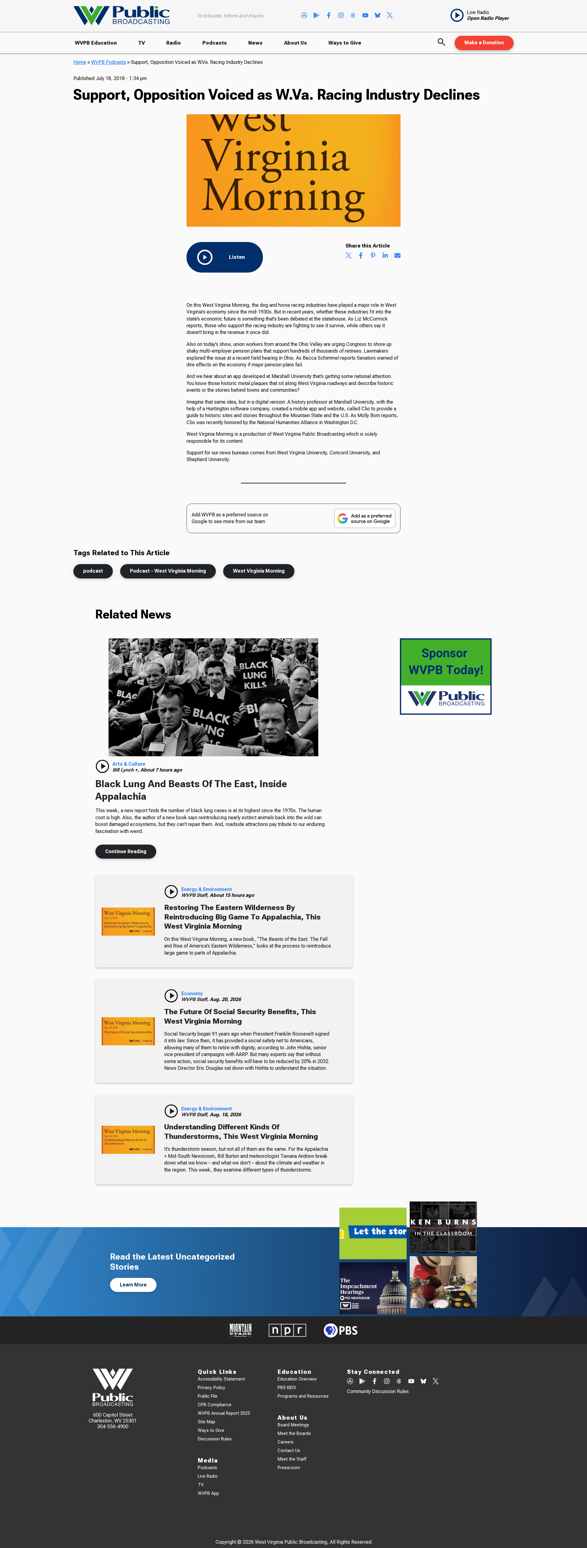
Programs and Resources (303, 1396)
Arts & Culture (129, 764)
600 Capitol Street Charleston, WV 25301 (113, 1418)
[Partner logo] (241, 1330)
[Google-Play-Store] (316, 16)
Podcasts (214, 43)
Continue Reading (125, 851)
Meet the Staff (292, 1459)
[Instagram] (341, 16)
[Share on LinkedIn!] (385, 256)
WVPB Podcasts (108, 62)
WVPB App (208, 1493)
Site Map (206, 1422)
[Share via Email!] (397, 256)
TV (141, 43)
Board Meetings (293, 1425)
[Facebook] (329, 16)
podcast (93, 571)
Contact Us (289, 1450)
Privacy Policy (211, 1387)
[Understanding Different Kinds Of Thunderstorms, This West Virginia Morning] (128, 1139)
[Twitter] (390, 16)
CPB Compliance (214, 1404)
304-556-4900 (112, 1426)
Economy (192, 993)
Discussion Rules (215, 1439)
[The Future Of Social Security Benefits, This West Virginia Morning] (128, 1031)
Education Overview (297, 1379)
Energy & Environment (206, 889)
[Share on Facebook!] (361, 256)
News (255, 43)
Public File (207, 1396)
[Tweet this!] (348, 256)
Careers (286, 1442)
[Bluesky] (378, 16)
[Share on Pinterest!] (373, 256)
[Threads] (353, 16)
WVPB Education (96, 43)
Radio (173, 43)
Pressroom (289, 1467)
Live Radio (208, 1476)
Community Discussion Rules (378, 1391)
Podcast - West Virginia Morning (168, 571)
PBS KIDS (287, 1387)
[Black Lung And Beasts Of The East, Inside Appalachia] (213, 697)
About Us (295, 43)
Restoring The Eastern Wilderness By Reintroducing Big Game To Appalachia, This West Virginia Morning (242, 916)
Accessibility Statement (221, 1379)
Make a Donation (484, 43)
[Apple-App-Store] (304, 16)
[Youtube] (365, 16)
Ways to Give (344, 43)
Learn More (133, 1285)
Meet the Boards (294, 1433)
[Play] (102, 766)
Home (79, 62)
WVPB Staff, (195, 895)
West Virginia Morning (259, 571)
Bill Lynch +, (126, 770)
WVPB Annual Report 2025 (224, 1413)
